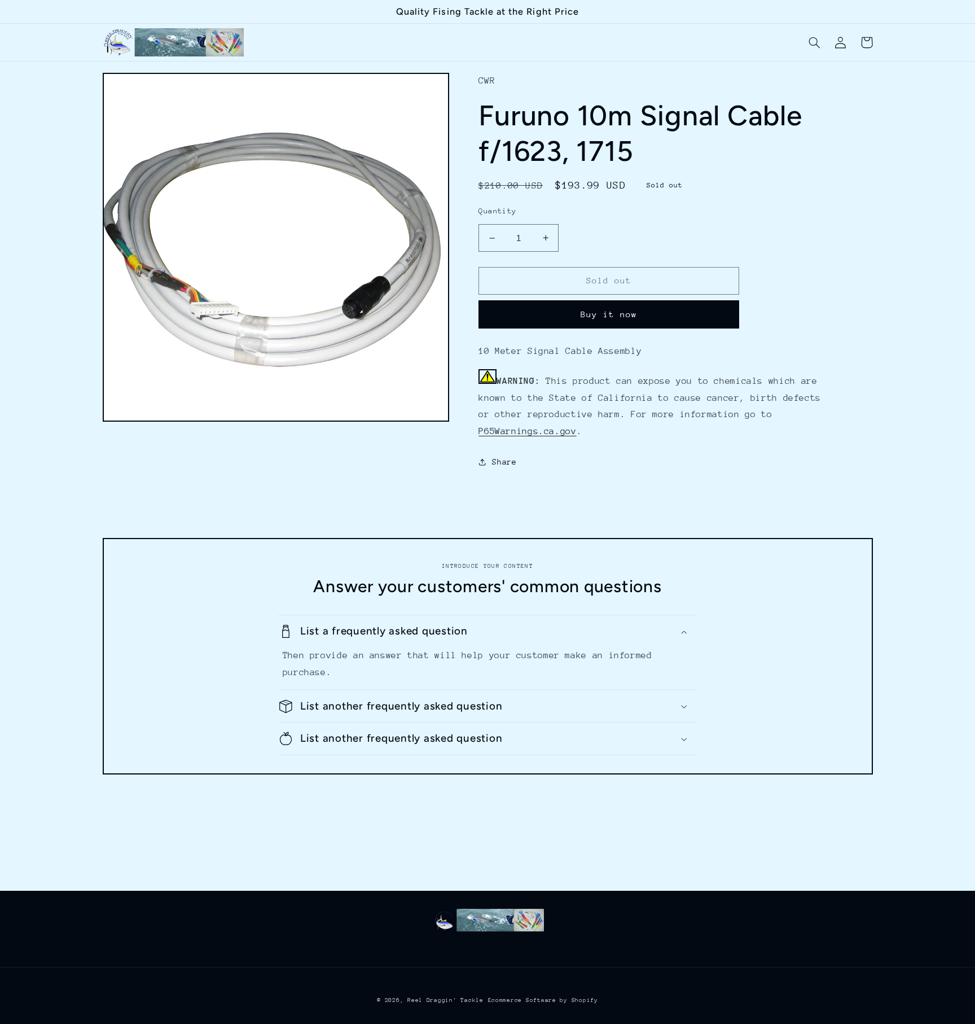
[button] (815, 42)
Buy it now (609, 314)
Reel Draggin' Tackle (445, 1000)
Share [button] (504, 461)
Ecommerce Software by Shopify (543, 1000)
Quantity (497, 211)
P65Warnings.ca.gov (527, 431)
